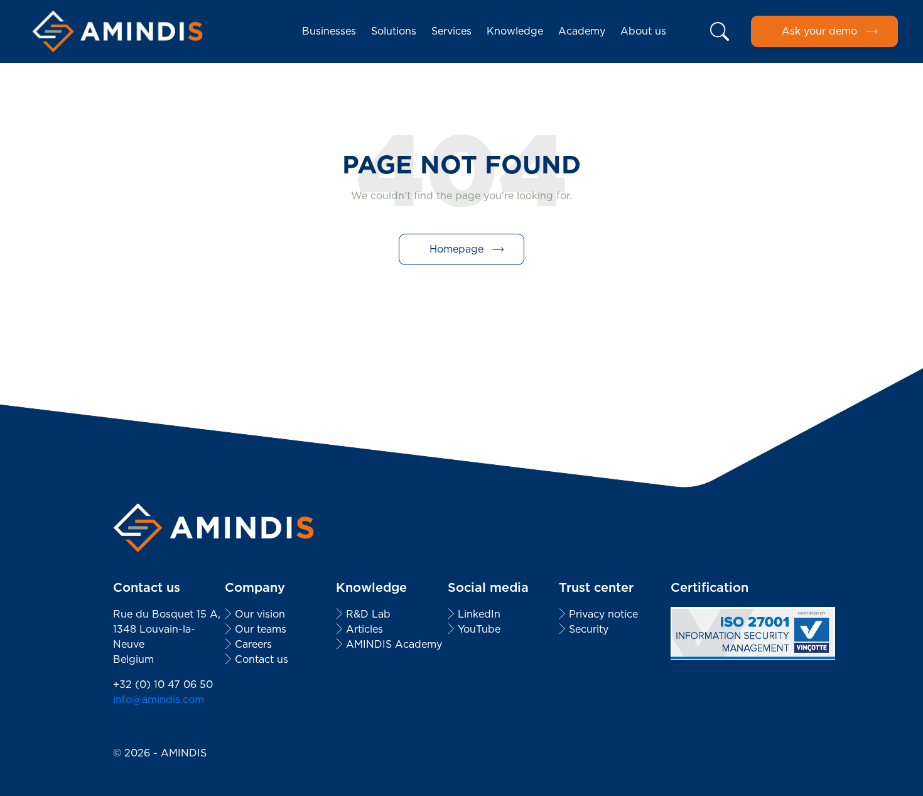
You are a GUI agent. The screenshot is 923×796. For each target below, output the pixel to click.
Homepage (456, 249)
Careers (253, 644)
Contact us (261, 659)
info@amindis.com (158, 700)
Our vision (260, 614)
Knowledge (515, 31)
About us (643, 31)
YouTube (479, 629)
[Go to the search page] (720, 31)
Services (451, 31)
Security (588, 629)
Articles (364, 629)
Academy (581, 31)
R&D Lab (368, 614)
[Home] (117, 31)
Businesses (329, 31)
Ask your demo (819, 31)
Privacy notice (603, 614)
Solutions (393, 31)
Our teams (260, 629)
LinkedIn (479, 614)
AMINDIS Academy (394, 644)
